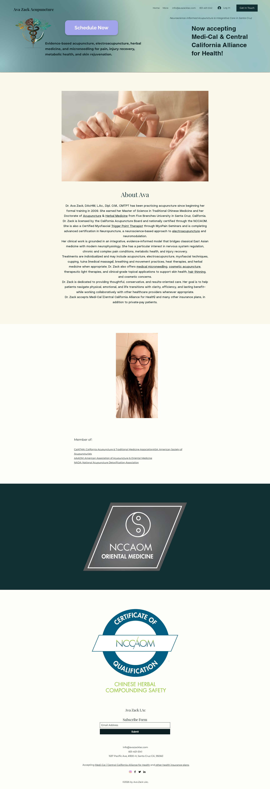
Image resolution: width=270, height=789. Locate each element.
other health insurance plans (172, 764)
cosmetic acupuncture (184, 266)
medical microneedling (152, 266)
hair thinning (196, 272)
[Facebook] (135, 771)
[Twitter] (139, 771)
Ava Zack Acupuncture (33, 9)
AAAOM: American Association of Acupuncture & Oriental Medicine (113, 458)
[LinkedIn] (144, 771)
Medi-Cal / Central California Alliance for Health (122, 764)
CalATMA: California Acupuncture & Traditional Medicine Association (113, 449)
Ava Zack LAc (135, 710)
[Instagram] (130, 771)
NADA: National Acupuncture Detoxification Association (106, 462)
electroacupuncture (186, 231)
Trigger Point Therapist (127, 226)
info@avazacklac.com (184, 8)
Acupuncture (92, 216)
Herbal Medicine (116, 216)
